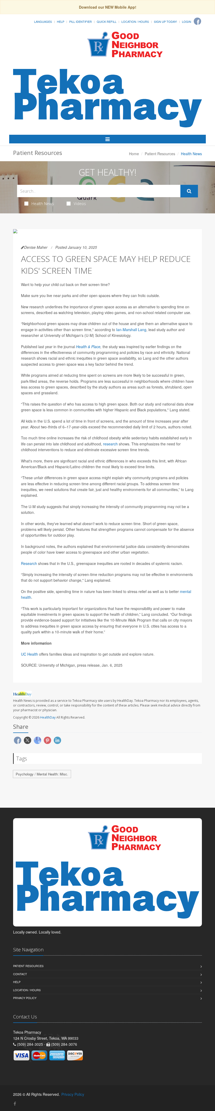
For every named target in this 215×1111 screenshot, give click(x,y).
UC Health (29, 654)
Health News (42, 203)
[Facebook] (197, 21)
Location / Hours (135, 21)
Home (134, 153)
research (110, 443)
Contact (20, 974)
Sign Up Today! (165, 21)
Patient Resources (160, 153)
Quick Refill (106, 21)
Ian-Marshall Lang (131, 329)
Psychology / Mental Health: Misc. (42, 774)
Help (60, 21)
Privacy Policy (24, 998)
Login (186, 21)
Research (29, 563)
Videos (80, 203)
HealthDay (48, 717)
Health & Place (88, 346)
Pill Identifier (80, 21)
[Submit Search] (189, 191)
